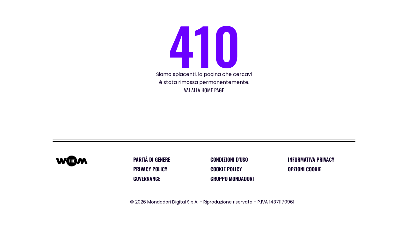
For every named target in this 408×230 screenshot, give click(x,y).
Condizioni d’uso (229, 159)
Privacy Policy (150, 169)
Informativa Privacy (311, 159)
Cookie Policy (226, 169)
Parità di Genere (151, 159)
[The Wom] (25, 11)
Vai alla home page (204, 90)
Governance (146, 178)
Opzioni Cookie (304, 169)
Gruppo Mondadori (232, 178)
